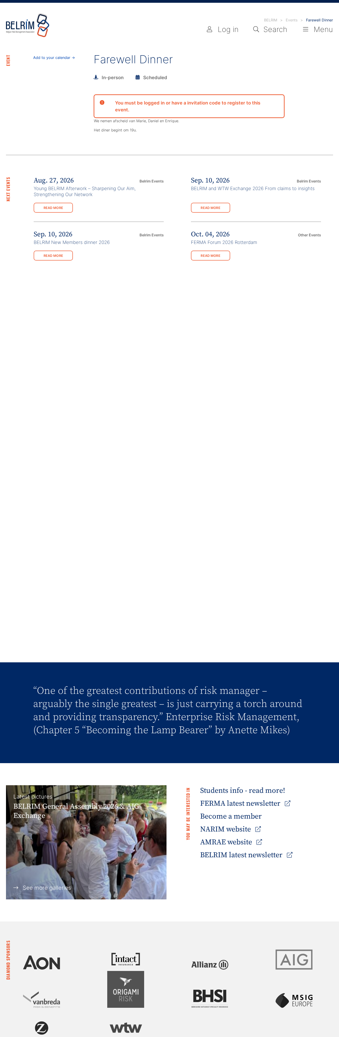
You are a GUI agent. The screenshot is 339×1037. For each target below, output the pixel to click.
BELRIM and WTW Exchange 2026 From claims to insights (253, 188)
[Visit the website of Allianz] (209, 964)
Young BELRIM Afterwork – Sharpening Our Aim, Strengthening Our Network (85, 191)
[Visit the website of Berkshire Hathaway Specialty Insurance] (209, 998)
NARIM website (226, 829)
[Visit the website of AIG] (294, 960)
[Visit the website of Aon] (41, 963)
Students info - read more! (242, 790)
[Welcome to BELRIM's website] (27, 25)
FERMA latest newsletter (241, 803)
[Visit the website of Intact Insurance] (125, 959)
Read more (53, 208)
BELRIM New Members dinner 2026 (72, 242)
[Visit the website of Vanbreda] (41, 999)
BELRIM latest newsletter (242, 855)
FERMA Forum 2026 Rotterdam (224, 242)
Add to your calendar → (54, 57)
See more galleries (47, 887)
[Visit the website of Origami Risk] (125, 989)
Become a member (231, 816)
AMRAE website (227, 842)
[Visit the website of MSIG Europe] (294, 1000)
